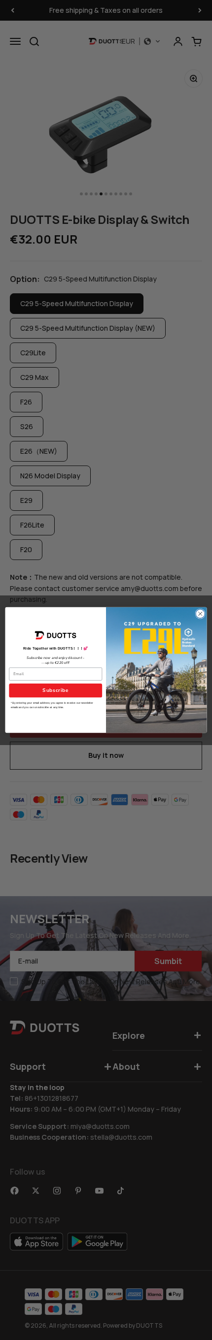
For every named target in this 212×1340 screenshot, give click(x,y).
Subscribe (55, 690)
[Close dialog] (200, 613)
